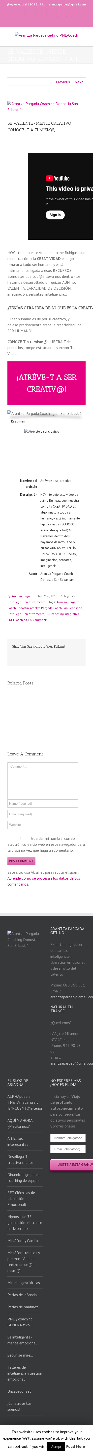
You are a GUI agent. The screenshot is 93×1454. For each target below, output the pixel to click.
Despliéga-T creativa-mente (26, 602)
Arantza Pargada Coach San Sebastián (56, 608)
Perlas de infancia (22, 1294)
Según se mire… (20, 1355)
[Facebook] (20, 13)
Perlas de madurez (22, 1306)
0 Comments (39, 620)
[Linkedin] (37, 655)
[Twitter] (40, 13)
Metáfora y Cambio (23, 1240)
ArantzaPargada (22, 596)
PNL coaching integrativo (62, 614)
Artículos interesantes (17, 1141)
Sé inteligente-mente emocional (22, 1340)
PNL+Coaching (17, 620)
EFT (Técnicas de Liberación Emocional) (21, 1198)
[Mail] (70, 13)
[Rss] (30, 13)
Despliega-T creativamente (25, 614)
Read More (75, 1446)
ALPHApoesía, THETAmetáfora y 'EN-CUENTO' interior (24, 1102)
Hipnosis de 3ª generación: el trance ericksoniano (24, 1222)
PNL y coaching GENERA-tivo (19, 1321)
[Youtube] (50, 13)
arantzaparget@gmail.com (67, 4)
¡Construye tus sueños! (19, 1406)
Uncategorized (19, 1391)
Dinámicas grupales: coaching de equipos (23, 1177)
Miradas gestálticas (23, 1282)
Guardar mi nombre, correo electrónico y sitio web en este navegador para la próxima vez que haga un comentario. (46, 844)
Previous (63, 81)
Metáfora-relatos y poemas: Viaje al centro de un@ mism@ (23, 1261)
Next (79, 81)
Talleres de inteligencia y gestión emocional (24, 1373)
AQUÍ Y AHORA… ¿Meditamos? (21, 1123)
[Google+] (60, 13)
